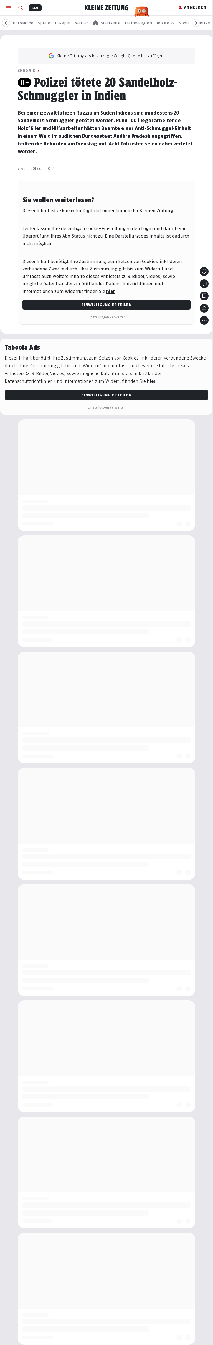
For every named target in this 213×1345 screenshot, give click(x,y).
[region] (106, 23)
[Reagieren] (204, 271)
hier (110, 291)
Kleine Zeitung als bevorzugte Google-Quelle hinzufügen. (110, 56)
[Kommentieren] (204, 283)
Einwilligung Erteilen (106, 304)
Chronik (27, 70)
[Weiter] (196, 23)
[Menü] (8, 8)
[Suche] (20, 8)
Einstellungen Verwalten (106, 317)
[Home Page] (106, 8)
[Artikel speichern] (204, 296)
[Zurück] (6, 23)
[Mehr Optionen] (204, 320)
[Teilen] (204, 308)
